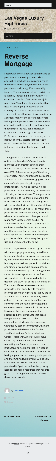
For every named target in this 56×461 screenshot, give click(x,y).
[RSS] (28, 453)
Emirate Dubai (13, 416)
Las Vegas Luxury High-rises (24, 20)
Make (16, 444)
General (10, 397)
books (10, 402)
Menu (11, 36)
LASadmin (19, 390)
